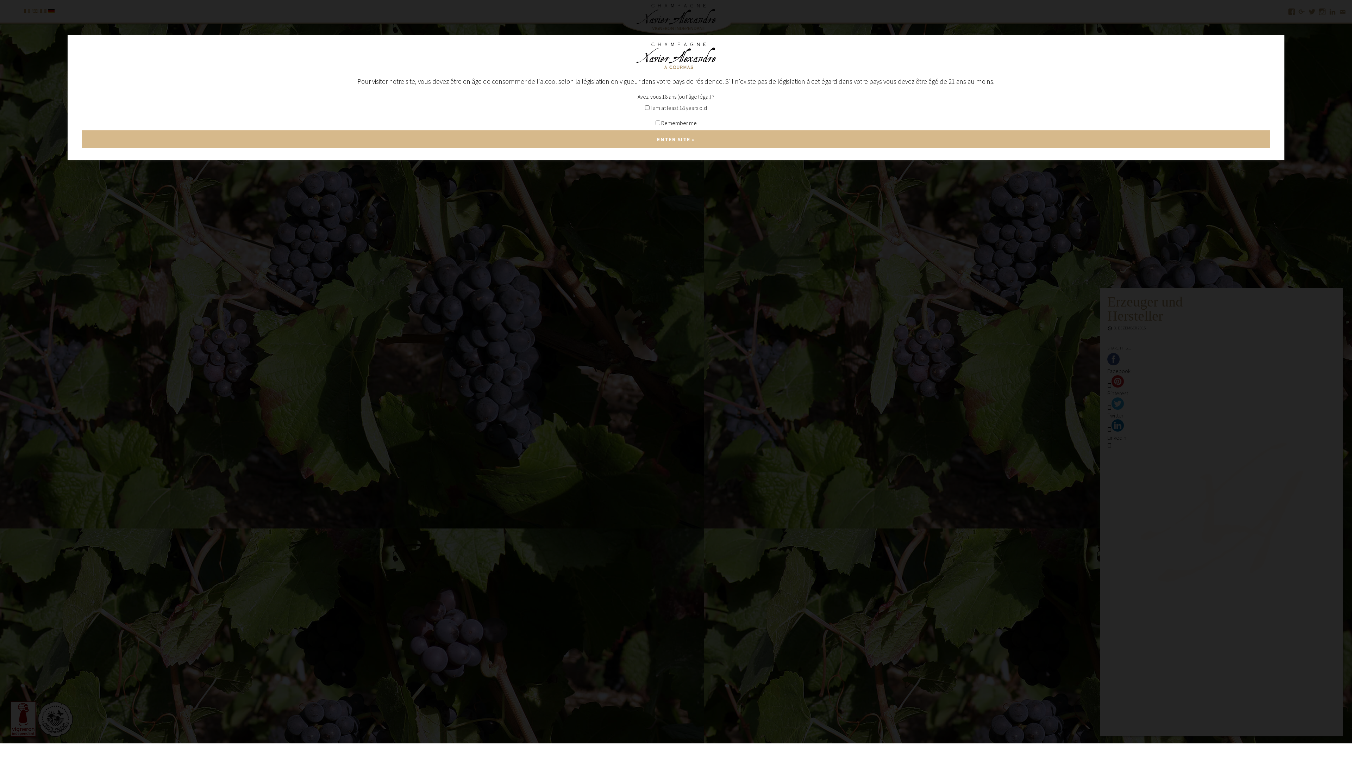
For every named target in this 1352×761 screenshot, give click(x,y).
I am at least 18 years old (678, 107)
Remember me (678, 122)
